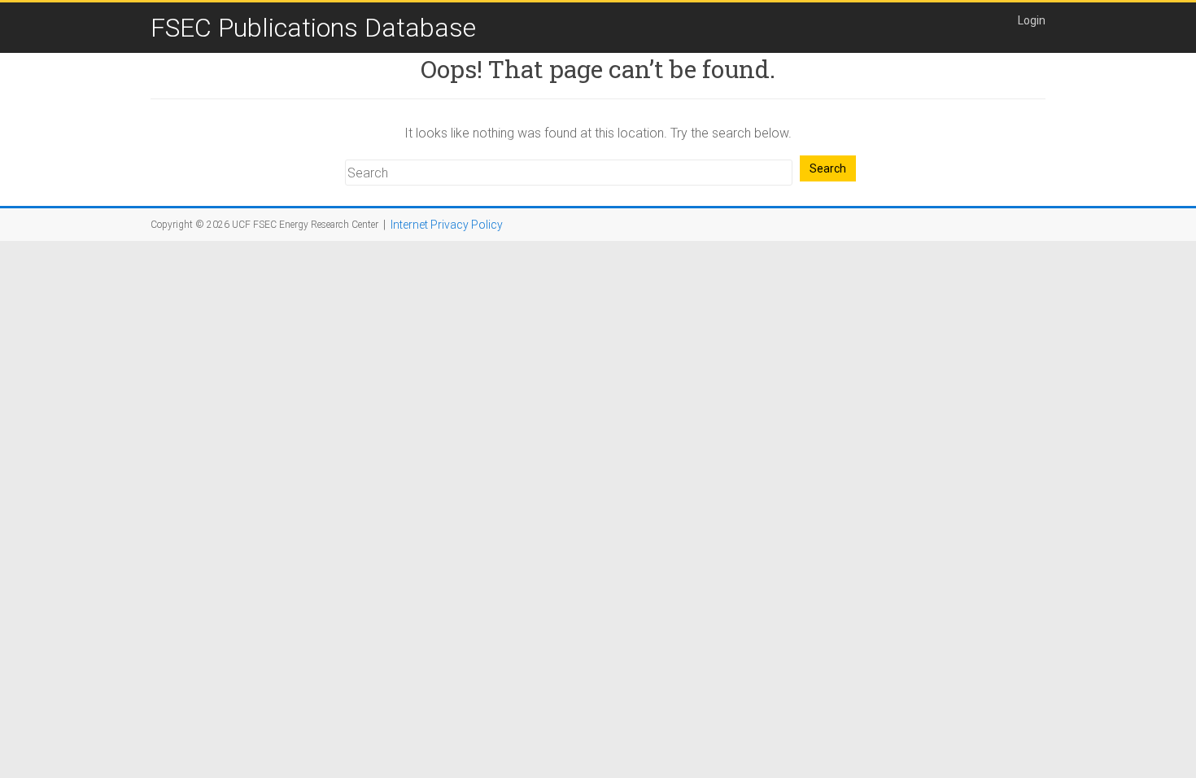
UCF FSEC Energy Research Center (305, 224)
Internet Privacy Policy (447, 224)
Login (1031, 20)
